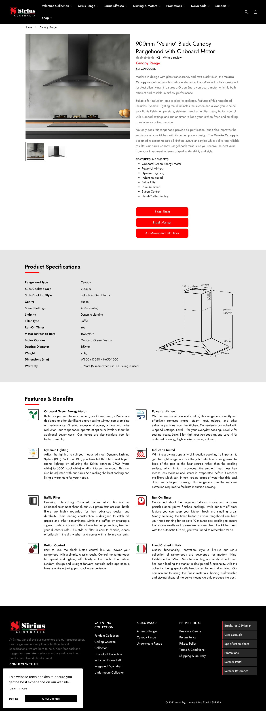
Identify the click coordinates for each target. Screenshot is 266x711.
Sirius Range (86, 6)
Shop (45, 18)
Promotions (174, 6)
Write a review (172, 57)
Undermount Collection (109, 672)
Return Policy (187, 637)
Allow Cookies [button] (51, 698)
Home (28, 27)
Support (220, 6)
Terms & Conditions (191, 649)
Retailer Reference (236, 671)
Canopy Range (48, 27)
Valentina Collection (55, 6)
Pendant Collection (106, 635)
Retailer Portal (233, 662)
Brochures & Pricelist (237, 625)
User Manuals (233, 634)
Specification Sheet (236, 644)
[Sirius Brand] (22, 11)
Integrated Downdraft (108, 666)
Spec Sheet (162, 211)
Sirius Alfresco (114, 6)
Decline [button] (13, 698)
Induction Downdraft (107, 660)
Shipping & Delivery (192, 656)
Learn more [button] (18, 688)
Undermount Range (149, 643)
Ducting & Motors (145, 6)
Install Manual (162, 222)
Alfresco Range (147, 631)
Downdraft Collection (108, 654)
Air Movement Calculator (162, 233)
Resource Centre (190, 631)
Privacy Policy (187, 643)
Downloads (198, 6)
